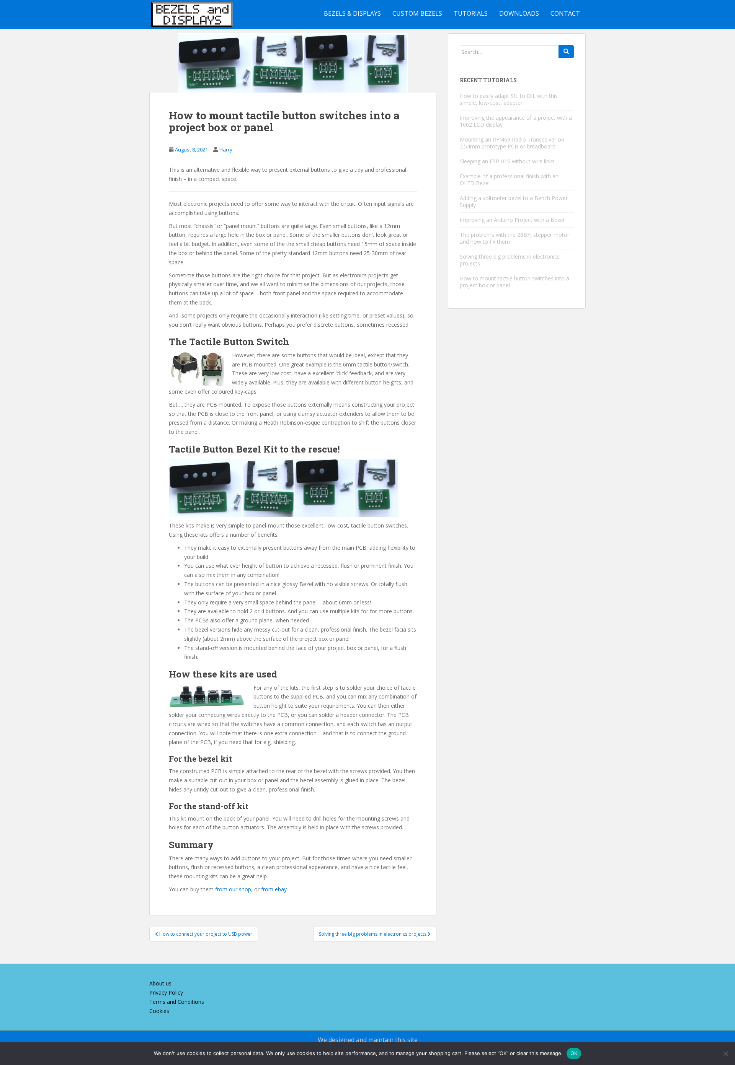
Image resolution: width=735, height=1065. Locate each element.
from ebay (274, 889)
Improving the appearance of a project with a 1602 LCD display (516, 121)
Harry (225, 149)
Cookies (159, 1011)
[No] (725, 1053)
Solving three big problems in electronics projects (510, 260)
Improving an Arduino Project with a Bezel (512, 219)
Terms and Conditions (176, 1001)
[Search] (566, 51)
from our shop (233, 889)
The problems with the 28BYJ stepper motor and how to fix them (514, 238)
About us (160, 983)
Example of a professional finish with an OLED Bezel (509, 180)
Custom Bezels (417, 13)
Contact (565, 13)
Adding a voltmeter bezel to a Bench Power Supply (514, 201)
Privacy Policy (166, 992)
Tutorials (471, 13)
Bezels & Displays (352, 13)
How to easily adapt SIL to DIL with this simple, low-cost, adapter (509, 99)
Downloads (519, 13)
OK (574, 1053)
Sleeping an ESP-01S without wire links (507, 161)
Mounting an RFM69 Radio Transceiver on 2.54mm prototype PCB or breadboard (512, 143)
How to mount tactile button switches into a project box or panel (514, 282)
